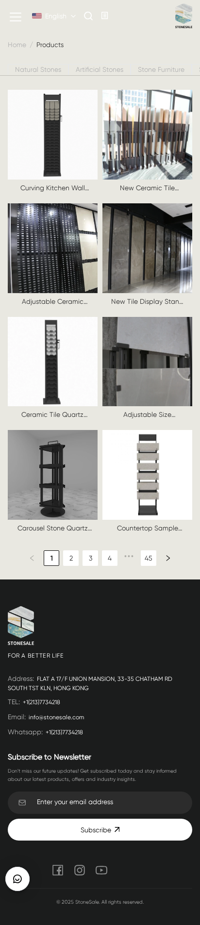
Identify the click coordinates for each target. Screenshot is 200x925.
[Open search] (88, 16)
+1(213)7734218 (41, 702)
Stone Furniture (161, 69)
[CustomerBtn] (17, 879)
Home (17, 45)
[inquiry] (104, 16)
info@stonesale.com (56, 717)
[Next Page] (168, 558)
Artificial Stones (99, 69)
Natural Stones (38, 69)
